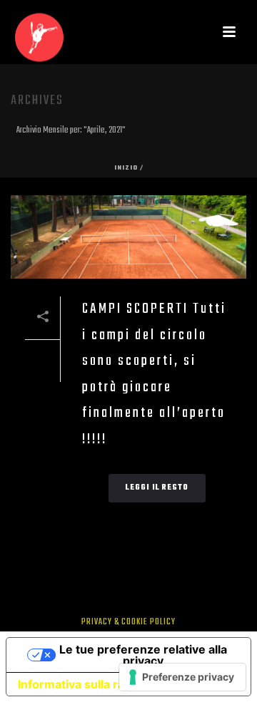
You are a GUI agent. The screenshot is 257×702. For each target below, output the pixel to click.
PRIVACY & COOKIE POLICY (128, 622)
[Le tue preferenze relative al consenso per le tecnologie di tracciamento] (182, 677)
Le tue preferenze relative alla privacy (143, 655)
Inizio (126, 167)
